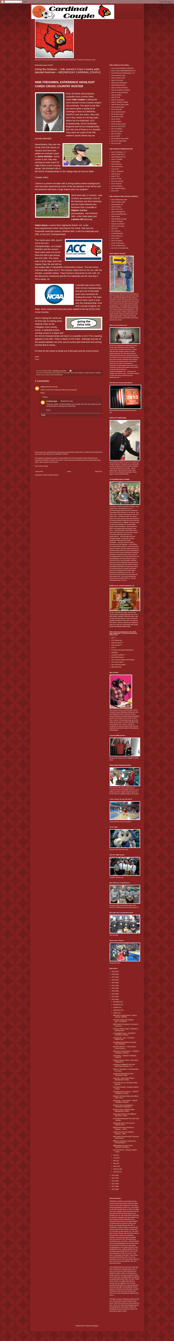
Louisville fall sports (89, 372)
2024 (113, 977)
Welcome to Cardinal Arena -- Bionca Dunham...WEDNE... (125, 1016)
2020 (113, 988)
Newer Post (39, 471)
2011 (113, 1186)
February (116, 1169)
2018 (113, 994)
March (115, 1166)
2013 (113, 1181)
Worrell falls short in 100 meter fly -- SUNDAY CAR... (124, 1124)
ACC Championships (46, 372)
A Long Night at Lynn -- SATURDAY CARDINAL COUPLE (124, 1034)
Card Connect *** (116, 645)
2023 (113, 980)
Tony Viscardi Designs (118, 664)
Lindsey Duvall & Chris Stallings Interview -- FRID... (123, 1133)
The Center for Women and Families (122, 660)
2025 (113, 974)
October (116, 1007)
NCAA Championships (56, 374)
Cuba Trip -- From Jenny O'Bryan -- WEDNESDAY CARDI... (124, 1079)
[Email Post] (70, 370)
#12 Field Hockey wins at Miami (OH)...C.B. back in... (123, 1020)
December (116, 1002)
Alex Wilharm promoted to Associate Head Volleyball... (124, 1043)
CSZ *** (113, 647)
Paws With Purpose (117, 657)
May (114, 1161)
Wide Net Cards (116, 667)
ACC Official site (116, 640)
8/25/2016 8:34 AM (51, 387)
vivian (43, 387)
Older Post (98, 471)
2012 (113, 1184)
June (115, 1158)
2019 (113, 991)
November (116, 1004)
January (116, 1172)
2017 (113, 996)
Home (69, 471)
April (115, 1163)
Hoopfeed (114, 652)
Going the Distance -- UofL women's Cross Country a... (124, 1047)
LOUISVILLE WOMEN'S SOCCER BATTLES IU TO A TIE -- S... (124, 1065)
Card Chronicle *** (117, 643)
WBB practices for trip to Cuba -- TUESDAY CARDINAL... (123, 1146)
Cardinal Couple (51, 401)
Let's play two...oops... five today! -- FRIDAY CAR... (124, 1038)
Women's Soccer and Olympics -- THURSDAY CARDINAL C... (123, 1106)
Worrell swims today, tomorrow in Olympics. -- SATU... (123, 1128)
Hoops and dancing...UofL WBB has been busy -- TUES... (124, 1115)
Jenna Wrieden (78, 372)
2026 (113, 971)
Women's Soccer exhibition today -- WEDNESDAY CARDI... (124, 1110)
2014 (113, 1178)
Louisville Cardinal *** (118, 655)
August (115, 1013)
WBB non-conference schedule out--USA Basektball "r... (124, 1142)
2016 (113, 999)
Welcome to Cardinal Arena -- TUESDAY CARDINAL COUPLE (126, 1052)
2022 (113, 983)
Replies (45, 397)
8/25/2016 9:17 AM (67, 401)
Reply (42, 393)
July (114, 1155)
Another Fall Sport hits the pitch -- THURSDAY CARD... (123, 1074)
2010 (113, 1189)
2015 (113, 1175)
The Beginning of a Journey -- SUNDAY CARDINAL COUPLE (125, 1092)
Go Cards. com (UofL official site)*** (122, 650)
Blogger (95, 1326)
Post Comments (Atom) (51, 475)
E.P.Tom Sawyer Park (67, 372)
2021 (113, 985)
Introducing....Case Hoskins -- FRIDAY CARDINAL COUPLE (125, 1101)
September (117, 1010)
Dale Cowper (56, 372)
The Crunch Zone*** (117, 662)
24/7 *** (113, 638)
